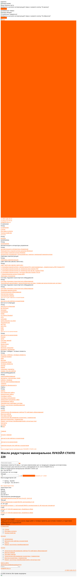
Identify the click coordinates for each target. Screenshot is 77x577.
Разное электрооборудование (10, 181)
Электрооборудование (8, 175)
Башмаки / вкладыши (8, 156)
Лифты (3, 43)
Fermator (3, 120)
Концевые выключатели (9, 107)
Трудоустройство (6, 27)
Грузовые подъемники (8, 193)
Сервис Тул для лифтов (8, 174)
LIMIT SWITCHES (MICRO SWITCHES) (12, 89)
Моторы (3, 163)
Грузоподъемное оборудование (11, 109)
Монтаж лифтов (6, 55)
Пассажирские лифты (8, 45)
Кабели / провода (6, 179)
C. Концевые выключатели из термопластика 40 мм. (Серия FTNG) (22, 95)
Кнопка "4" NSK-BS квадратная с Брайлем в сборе (17, 509)
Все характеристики (7, 486)
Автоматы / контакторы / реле (10, 177)
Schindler (4, 129)
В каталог (4, 9)
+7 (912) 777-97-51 (6, 220)
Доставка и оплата (7, 25)
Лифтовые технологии (8, 100)
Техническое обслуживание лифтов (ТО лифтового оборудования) (22, 54)
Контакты (4, 215)
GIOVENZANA (5, 30)
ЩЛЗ (2, 140)
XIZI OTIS (3, 136)
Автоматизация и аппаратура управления (14, 32)
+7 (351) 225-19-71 (6, 218)
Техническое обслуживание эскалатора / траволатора (18, 59)
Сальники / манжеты (7, 172)
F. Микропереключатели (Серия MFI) (13, 98)
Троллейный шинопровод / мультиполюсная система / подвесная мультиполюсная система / (31, 104)
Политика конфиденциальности (11, 564)
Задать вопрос (5, 524)
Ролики (3, 143)
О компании (5, 70)
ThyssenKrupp (5, 132)
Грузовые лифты (6, 48)
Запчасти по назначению (9, 41)
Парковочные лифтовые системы (11, 199)
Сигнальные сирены (7, 113)
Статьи (3, 23)
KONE (2, 123)
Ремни (3, 170)
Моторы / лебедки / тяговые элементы (13, 157)
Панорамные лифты (7, 197)
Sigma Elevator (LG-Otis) (8, 131)
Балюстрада (5, 150)
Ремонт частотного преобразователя (13, 50)
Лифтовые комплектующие (9, 34)
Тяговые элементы (7, 166)
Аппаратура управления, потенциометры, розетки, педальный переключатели (26, 86)
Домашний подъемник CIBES (10, 195)
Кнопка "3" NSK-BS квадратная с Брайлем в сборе (17, 513)
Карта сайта (5, 563)
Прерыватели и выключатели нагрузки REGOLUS (17, 82)
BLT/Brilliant (4, 118)
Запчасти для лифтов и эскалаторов (12, 37)
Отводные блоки (6, 165)
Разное (3, 168)
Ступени (3, 149)
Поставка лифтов (6, 57)
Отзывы (3, 217)
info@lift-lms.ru (6, 222)
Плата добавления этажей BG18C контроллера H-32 (17, 502)
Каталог (3, 77)
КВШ (2, 161)
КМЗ (2, 138)
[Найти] (19, 463)
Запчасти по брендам (8, 39)
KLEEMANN (4, 122)
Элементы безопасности (9, 184)
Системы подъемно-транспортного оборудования (17, 36)
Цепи (2, 145)
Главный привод (6, 159)
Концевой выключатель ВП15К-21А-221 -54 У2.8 (16, 498)
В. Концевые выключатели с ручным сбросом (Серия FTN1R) (20, 97)
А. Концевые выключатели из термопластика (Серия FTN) (19, 93)
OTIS (2, 127)
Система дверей (6, 147)
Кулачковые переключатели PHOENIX (13, 84)
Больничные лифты (7, 46)
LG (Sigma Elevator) (7, 125)
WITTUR (3, 134)
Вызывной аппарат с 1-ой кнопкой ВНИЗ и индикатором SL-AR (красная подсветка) (28, 505)
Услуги (3, 202)
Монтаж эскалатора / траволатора (12, 61)
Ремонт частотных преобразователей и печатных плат (19, 62)
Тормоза (3, 183)
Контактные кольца (7, 111)
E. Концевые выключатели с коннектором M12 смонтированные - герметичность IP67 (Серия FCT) (33, 91)
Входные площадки (7, 154)
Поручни (3, 152)
